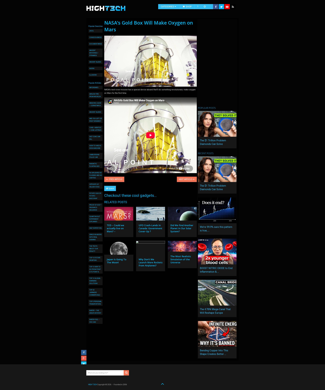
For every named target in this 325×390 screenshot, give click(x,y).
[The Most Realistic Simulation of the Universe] (182, 247)
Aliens (91, 68)
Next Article (185, 179)
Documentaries (95, 44)
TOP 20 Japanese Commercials (94, 292)
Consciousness (95, 37)
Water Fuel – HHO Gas (94, 321)
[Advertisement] (217, 64)
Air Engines (93, 87)
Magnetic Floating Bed (94, 165)
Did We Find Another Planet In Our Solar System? (181, 228)
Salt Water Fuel (95, 228)
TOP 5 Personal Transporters (95, 303)
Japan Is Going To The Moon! (116, 261)
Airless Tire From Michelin (95, 95)
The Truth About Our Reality (93, 248)
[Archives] (205, 6)
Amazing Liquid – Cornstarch (95, 104)
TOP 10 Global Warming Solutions (95, 280)
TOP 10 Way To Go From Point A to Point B (95, 269)
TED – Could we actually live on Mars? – (115, 228)
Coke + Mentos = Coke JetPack (95, 129)
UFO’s (91, 31)
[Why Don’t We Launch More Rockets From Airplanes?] (150, 248)
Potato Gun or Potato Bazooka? (95, 195)
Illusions (93, 75)
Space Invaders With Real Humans (95, 237)
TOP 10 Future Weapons (94, 259)
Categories (167, 6)
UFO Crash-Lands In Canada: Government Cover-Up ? (150, 228)
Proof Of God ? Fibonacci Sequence (95, 207)
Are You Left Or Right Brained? (95, 120)
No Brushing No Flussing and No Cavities (95, 175)
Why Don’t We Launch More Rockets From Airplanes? (150, 262)
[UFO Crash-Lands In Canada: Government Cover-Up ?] (150, 214)
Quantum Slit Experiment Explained (94, 219)
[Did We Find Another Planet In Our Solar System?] (182, 214)
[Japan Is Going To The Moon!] (118, 248)
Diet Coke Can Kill (94, 138)
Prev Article (115, 179)
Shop (188, 6)
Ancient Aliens (95, 62)
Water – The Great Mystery (95, 312)
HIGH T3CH (92, 385)
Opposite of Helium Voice (94, 185)
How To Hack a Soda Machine (95, 147)
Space (111, 188)
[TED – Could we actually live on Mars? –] (118, 214)
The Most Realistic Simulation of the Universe (180, 259)
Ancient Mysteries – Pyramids (94, 52)
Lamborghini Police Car (94, 156)
